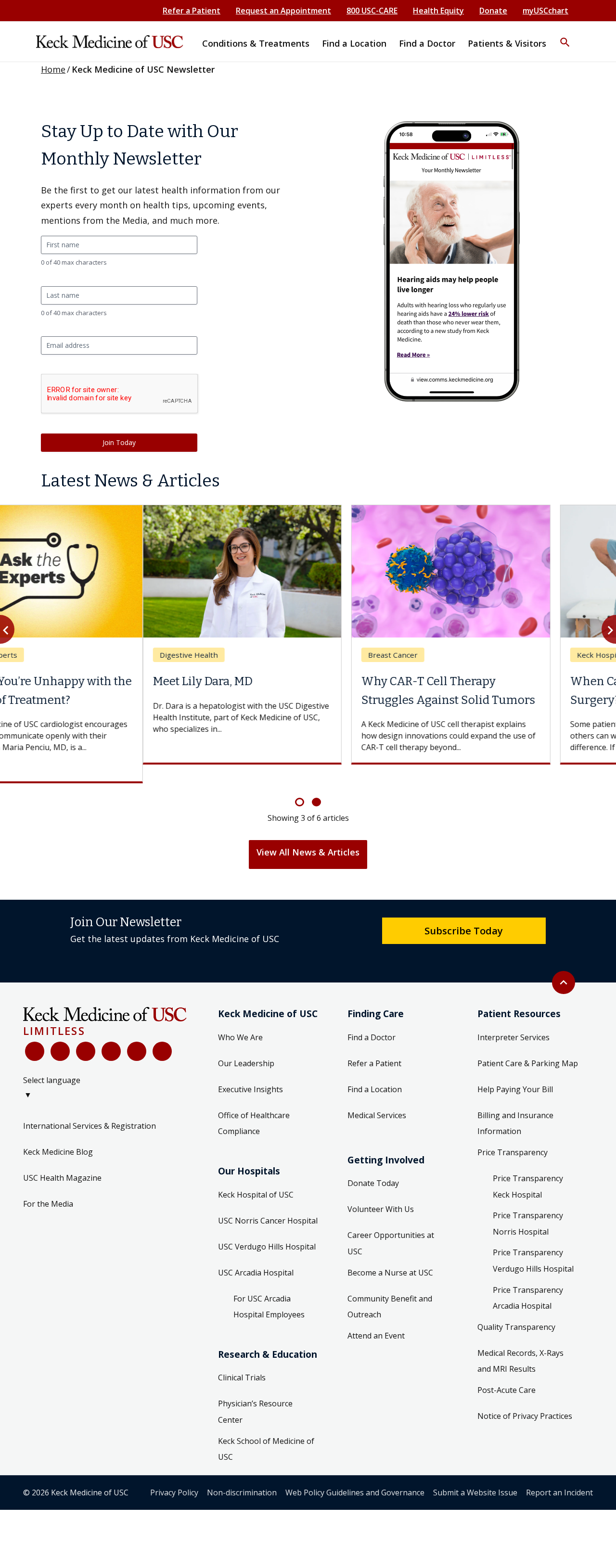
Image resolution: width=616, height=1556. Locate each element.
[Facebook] (34, 1033)
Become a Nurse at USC (390, 1254)
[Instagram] (136, 1033)
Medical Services (376, 1096)
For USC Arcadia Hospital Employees (269, 1288)
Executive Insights (250, 1070)
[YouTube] (85, 1033)
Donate (493, 10)
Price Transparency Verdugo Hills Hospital (533, 1242)
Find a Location (374, 1070)
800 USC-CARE (372, 10)
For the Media (48, 1185)
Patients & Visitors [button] (507, 43)
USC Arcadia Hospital (256, 1254)
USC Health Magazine (62, 1159)
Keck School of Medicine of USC (266, 1430)
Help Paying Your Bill (515, 1070)
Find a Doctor (371, 1018)
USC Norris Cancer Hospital (268, 1202)
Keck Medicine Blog (58, 1133)
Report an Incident (559, 1473)
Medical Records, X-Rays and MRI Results (520, 1342)
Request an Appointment (283, 10)
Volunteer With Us (380, 1191)
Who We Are (240, 1018)
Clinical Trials (242, 1359)
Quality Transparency (516, 1308)
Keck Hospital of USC (256, 1176)
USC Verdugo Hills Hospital (267, 1228)
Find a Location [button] (354, 43)
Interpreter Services (513, 1018)
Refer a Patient (191, 10)
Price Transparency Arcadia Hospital (528, 1279)
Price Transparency (512, 1134)
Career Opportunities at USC (390, 1225)
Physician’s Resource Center (255, 1393)
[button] (565, 36)
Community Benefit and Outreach (389, 1288)
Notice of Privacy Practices (524, 1397)
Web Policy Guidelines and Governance (354, 1473)
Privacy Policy (174, 1473)
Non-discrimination (242, 1473)
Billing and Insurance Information (515, 1104)
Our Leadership (246, 1044)
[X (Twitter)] (60, 1033)
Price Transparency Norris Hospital (528, 1205)
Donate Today (373, 1165)
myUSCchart (545, 10)
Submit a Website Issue (475, 1473)
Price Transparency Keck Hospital (528, 1168)
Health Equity (438, 10)
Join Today (119, 442)
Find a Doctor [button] (427, 43)
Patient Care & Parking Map (527, 1044)
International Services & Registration (89, 1107)
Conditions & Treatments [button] (255, 43)
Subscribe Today (463, 911)
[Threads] (162, 1033)
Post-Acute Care (506, 1371)
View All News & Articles (308, 833)
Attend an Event (376, 1317)
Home (53, 69)
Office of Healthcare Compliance (254, 1104)
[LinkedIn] (111, 1033)
